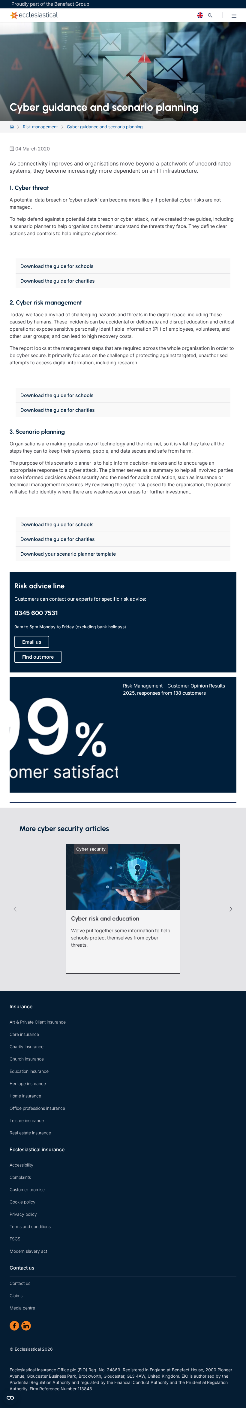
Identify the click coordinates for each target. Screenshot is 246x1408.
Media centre (22, 1307)
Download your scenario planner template (68, 554)
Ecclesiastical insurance (37, 1149)
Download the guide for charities (57, 281)
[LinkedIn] (26, 1326)
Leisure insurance (27, 1120)
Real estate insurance (30, 1132)
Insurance (21, 1006)
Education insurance (29, 1071)
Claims (16, 1295)
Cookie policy (22, 1201)
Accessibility (21, 1164)
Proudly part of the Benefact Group (50, 4)
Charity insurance (27, 1046)
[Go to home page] (95, 15)
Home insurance (25, 1095)
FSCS (15, 1238)
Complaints (20, 1177)
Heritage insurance (28, 1083)
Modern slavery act (28, 1251)
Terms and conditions (30, 1226)
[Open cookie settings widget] (10, 1398)
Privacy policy (23, 1214)
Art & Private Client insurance (38, 1021)
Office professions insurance (37, 1108)
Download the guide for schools (57, 266)
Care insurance (24, 1034)
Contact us (22, 1268)
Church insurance (27, 1058)
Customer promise (27, 1189)
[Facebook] (14, 1326)
